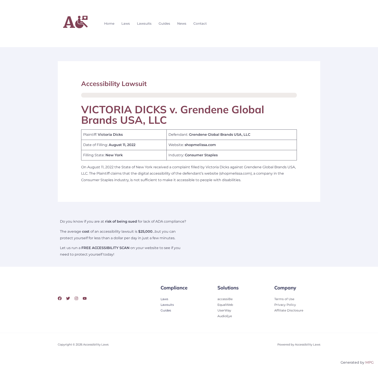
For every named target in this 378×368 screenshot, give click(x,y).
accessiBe (225, 299)
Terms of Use (284, 299)
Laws (125, 23)
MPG (369, 362)
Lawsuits (144, 23)
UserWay (224, 310)
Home (109, 23)
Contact (200, 23)
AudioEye (224, 316)
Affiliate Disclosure (288, 310)
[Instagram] (76, 298)
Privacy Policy (285, 305)
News (181, 23)
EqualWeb (225, 305)
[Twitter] (68, 298)
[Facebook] (60, 298)
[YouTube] (85, 298)
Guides (164, 23)
